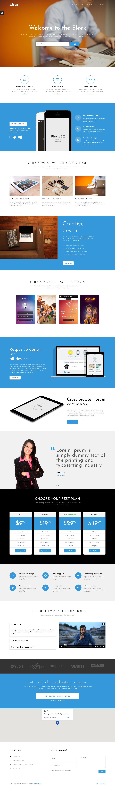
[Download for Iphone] (10, 137)
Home (71, 4)
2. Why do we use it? (20, 641)
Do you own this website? (50, 717)
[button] (57, 723)
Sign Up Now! (21, 551)
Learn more (68, 263)
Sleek (14, 4)
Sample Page (79, 4)
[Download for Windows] (20, 137)
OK (68, 717)
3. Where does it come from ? (23, 647)
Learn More (24, 94)
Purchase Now (99, 4)
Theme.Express (37, 783)
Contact (89, 4)
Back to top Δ (100, 783)
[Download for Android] (14, 137)
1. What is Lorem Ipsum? (21, 625)
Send (102, 771)
